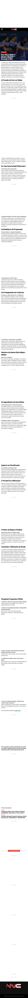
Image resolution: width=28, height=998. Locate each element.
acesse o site (18, 710)
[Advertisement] (14, 14)
